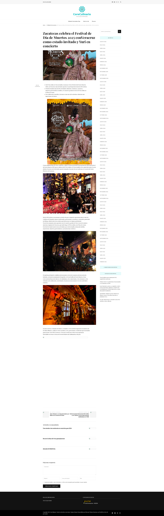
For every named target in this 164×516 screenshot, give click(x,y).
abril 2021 (102, 255)
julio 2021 (102, 245)
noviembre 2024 (104, 111)
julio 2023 (102, 165)
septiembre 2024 (104, 118)
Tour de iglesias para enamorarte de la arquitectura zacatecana (108, 278)
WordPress (101, 512)
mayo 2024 (102, 131)
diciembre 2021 (104, 228)
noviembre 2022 (104, 191)
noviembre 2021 (104, 231)
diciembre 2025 (104, 68)
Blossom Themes (89, 512)
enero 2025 (103, 105)
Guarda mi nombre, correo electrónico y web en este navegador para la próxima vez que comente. (66, 482)
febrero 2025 (103, 101)
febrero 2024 (103, 141)
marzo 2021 (103, 258)
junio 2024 (102, 128)
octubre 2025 (103, 75)
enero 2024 (103, 145)
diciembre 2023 (104, 148)
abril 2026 (102, 55)
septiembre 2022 (104, 198)
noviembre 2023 (104, 151)
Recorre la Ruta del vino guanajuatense (54, 438)
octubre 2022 (103, 195)
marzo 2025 (103, 98)
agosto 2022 (103, 201)
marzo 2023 (103, 178)
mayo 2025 (102, 91)
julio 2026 (102, 45)
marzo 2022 (103, 218)
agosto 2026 (103, 41)
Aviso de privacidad (47, 500)
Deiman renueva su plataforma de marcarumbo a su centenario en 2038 (110, 282)
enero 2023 (103, 185)
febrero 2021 (103, 261)
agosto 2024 (103, 121)
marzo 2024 (103, 138)
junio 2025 (102, 88)
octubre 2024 (103, 115)
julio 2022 (102, 205)
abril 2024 (102, 135)
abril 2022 (102, 215)
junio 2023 (102, 168)
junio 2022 (102, 208)
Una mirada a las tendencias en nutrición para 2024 (57, 428)
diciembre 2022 (104, 188)
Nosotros (94, 21)
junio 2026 (102, 48)
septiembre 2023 (104, 158)
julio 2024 (102, 125)
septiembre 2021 (104, 238)
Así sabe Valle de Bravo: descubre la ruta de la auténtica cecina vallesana (110, 300)
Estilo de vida (86, 21)
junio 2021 (102, 248)
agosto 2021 (103, 241)
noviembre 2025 (104, 71)
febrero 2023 (103, 181)
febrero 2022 (103, 221)
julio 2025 (102, 85)
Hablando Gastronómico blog (74, 21)
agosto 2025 (103, 81)
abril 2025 (102, 95)
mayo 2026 (102, 51)
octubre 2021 (103, 235)
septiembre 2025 (104, 78)
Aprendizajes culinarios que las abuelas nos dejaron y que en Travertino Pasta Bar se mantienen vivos (109, 295)
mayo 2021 (102, 251)
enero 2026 (103, 65)
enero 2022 (103, 225)
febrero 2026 (103, 61)
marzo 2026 (103, 58)
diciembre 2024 (104, 108)
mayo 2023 (102, 171)
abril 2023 (102, 175)
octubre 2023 (103, 155)
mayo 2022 (102, 211)
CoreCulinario (82, 14)
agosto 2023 (103, 161)
